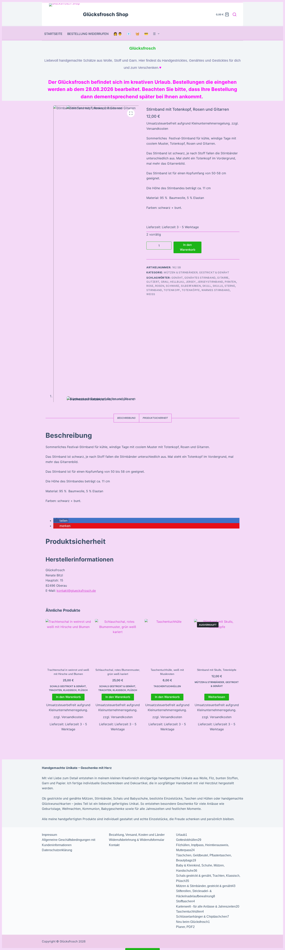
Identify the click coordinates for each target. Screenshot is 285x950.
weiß (150, 294)
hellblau (177, 281)
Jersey (191, 281)
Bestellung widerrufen (88, 34)
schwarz (172, 285)
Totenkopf (172, 290)
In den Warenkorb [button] (68, 697)
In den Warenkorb (187, 247)
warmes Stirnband (215, 290)
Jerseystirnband (210, 281)
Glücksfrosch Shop (105, 14)
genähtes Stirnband (200, 277)
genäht (177, 277)
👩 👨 (117, 34)
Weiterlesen (216, 697)
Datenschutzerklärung (57, 850)
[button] (60, 520)
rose (150, 285)
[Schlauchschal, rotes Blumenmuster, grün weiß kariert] (117, 641)
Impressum (49, 834)
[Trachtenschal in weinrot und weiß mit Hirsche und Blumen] (68, 641)
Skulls (218, 285)
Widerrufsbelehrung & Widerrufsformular (136, 839)
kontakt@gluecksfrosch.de (76, 590)
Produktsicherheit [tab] (155, 417)
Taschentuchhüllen (167, 686)
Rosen (159, 285)
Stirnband (154, 290)
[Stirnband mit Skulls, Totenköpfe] (216, 641)
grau (165, 281)
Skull (206, 285)
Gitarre (223, 277)
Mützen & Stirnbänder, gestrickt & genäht (196, 272)
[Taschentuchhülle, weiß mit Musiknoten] (167, 641)
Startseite (53, 34)
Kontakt (114, 845)
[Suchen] (234, 14)
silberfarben (191, 285)
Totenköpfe (191, 290)
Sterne (230, 285)
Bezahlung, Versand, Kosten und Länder (137, 834)
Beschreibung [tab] (126, 417)
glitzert (152, 281)
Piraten (230, 281)
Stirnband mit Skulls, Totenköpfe (216, 669)
